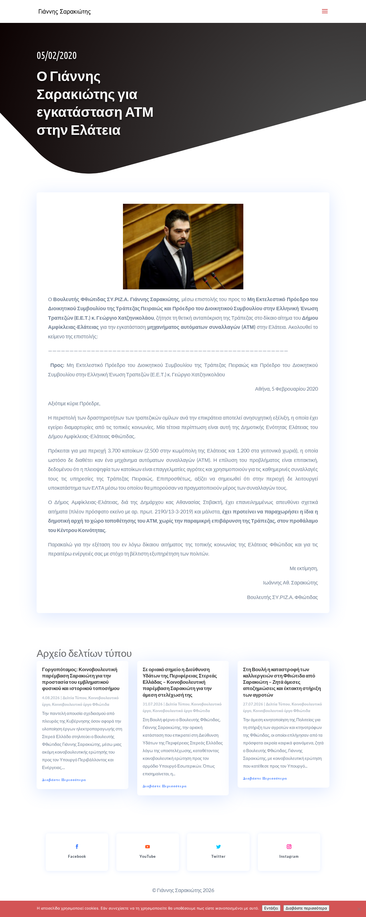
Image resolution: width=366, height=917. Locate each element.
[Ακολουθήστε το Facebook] (76, 846)
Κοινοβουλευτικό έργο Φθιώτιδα (80, 704)
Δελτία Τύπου (75, 697)
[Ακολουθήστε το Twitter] (218, 846)
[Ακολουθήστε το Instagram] (289, 846)
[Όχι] (359, 909)
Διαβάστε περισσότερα (306, 908)
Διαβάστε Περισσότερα (64, 779)
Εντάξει (271, 908)
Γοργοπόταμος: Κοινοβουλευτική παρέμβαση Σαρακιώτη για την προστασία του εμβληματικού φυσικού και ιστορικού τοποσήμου (81, 678)
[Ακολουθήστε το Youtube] (147, 846)
